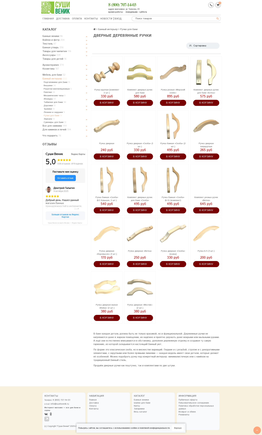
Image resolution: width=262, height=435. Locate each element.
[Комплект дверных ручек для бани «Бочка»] (206, 72)
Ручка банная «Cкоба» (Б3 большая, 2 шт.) (107, 199)
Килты (137, 406)
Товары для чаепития (56, 51)
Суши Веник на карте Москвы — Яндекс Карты (65, 223)
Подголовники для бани (57, 82)
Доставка (63, 18)
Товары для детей (54, 59)
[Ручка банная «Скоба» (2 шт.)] (173, 126)
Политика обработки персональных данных (196, 407)
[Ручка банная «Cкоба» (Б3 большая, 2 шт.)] (107, 180)
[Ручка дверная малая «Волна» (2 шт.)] (107, 287)
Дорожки (49, 105)
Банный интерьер (54, 78)
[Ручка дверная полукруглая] (206, 126)
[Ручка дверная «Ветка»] (140, 233)
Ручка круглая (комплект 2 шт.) (106, 91)
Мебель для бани (53, 75)
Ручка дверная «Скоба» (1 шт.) (140, 145)
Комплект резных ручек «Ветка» (206, 199)
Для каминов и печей (56, 129)
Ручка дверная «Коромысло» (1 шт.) (107, 253)
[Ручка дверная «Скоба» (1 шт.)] (140, 126)
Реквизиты (184, 414)
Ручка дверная (106, 143)
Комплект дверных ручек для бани (139, 91)
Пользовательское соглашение (194, 402)
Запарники (139, 408)
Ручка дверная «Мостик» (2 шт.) (139, 306)
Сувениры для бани (55, 122)
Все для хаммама (54, 126)
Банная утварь (53, 47)
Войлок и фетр (53, 40)
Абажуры (50, 98)
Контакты (91, 18)
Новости (106, 18)
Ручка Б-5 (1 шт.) (206, 251)
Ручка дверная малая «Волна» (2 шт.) (107, 306)
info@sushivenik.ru (60, 403)
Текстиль (49, 44)
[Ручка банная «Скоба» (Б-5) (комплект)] (173, 180)
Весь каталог (140, 411)
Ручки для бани (53, 115)
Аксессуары (51, 55)
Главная (48, 18)
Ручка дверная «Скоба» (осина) (173, 253)
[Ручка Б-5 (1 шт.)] (206, 233)
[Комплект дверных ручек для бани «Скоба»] (140, 180)
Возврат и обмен (187, 411)
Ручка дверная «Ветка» (140, 251)
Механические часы (55, 95)
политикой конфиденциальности (154, 428)
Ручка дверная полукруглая (206, 145)
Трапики (49, 108)
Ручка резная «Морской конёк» (173, 91)
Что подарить (51, 135)
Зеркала (49, 118)
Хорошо (178, 428)
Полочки (49, 92)
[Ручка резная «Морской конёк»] (173, 72)
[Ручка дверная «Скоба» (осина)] (173, 233)
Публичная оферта (188, 399)
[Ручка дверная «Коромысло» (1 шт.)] (107, 233)
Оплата (77, 18)
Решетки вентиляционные (58, 88)
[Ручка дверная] (107, 126)
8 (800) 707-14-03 (122, 4)
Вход (118, 18)
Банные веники (52, 36)
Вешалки (50, 85)
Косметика (50, 69)
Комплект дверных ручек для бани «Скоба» (139, 199)
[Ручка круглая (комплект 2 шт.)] (107, 72)
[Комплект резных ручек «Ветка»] (206, 180)
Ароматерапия (53, 65)
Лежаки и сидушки (54, 112)
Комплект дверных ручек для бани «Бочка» (206, 91)
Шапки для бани (142, 402)
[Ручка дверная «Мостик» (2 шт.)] (140, 287)
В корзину (107, 103)
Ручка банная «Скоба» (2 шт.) (173, 145)
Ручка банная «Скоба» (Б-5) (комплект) (173, 199)
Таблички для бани (55, 102)
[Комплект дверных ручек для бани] (140, 72)
